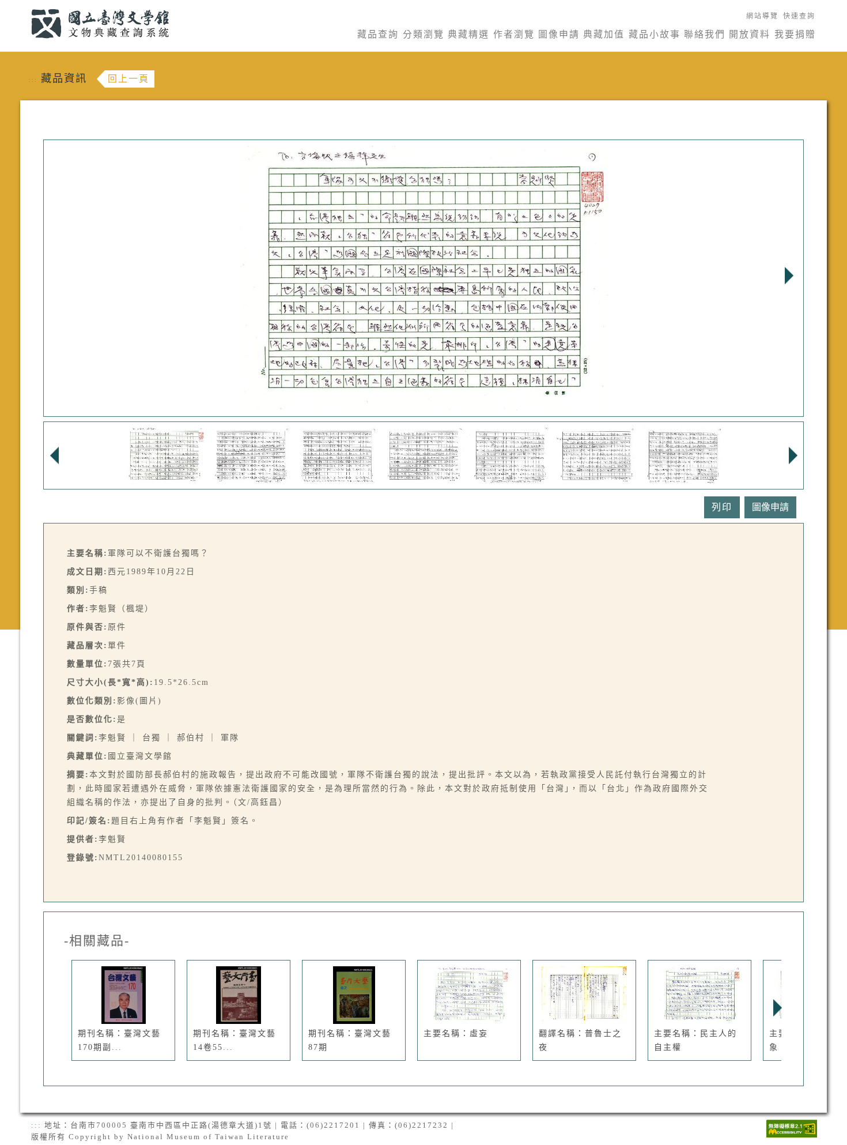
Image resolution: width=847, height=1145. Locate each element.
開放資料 (749, 34)
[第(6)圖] (596, 454)
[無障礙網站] (791, 1127)
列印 (722, 507)
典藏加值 (604, 34)
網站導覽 (762, 16)
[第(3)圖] (337, 454)
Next (788, 275)
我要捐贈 (795, 34)
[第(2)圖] (250, 454)
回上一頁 (128, 79)
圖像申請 (559, 34)
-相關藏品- (97, 941)
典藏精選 (468, 34)
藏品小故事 (654, 34)
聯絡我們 (704, 34)
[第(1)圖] (164, 454)
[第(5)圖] (510, 454)
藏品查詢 (378, 34)
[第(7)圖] (682, 454)
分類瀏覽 (423, 34)
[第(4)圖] (423, 454)
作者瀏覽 (514, 34)
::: (24, 6)
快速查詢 (799, 16)
